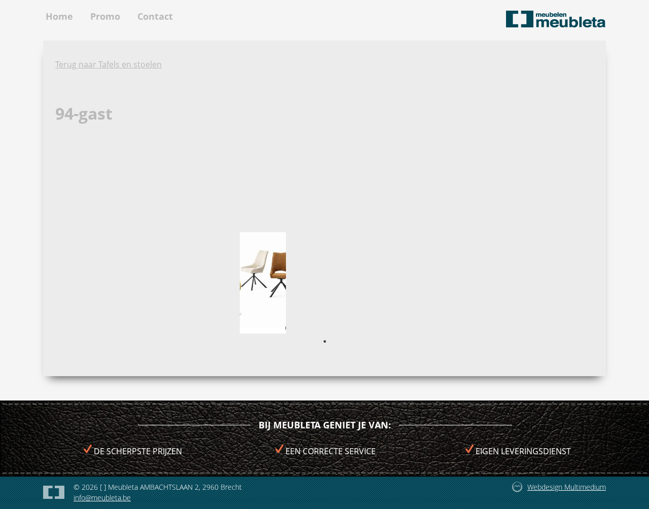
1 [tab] (324, 341)
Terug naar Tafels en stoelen (108, 64)
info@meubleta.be (102, 497)
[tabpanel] (263, 283)
